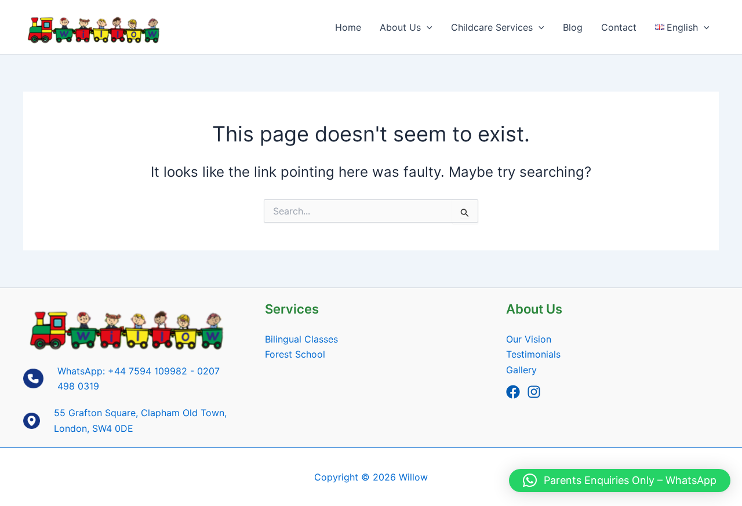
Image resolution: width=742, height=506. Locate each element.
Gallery (521, 370)
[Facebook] (513, 392)
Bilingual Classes (301, 339)
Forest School (295, 354)
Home (348, 27)
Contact (618, 27)
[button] (426, 27)
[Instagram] (534, 392)
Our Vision (528, 339)
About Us (400, 27)
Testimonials (533, 354)
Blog (573, 27)
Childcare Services (492, 27)
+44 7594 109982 (147, 371)
